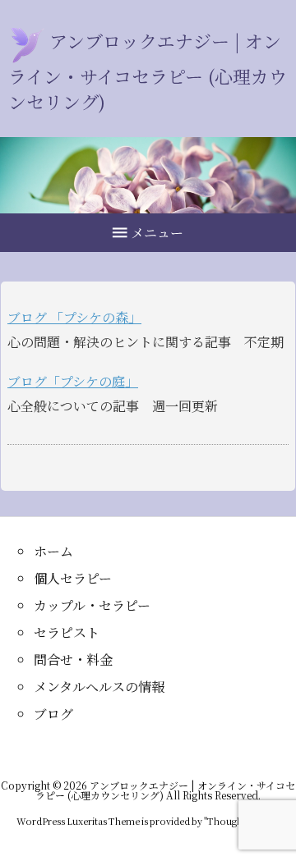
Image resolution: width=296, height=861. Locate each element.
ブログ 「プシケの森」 (74, 317)
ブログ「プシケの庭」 (72, 381)
